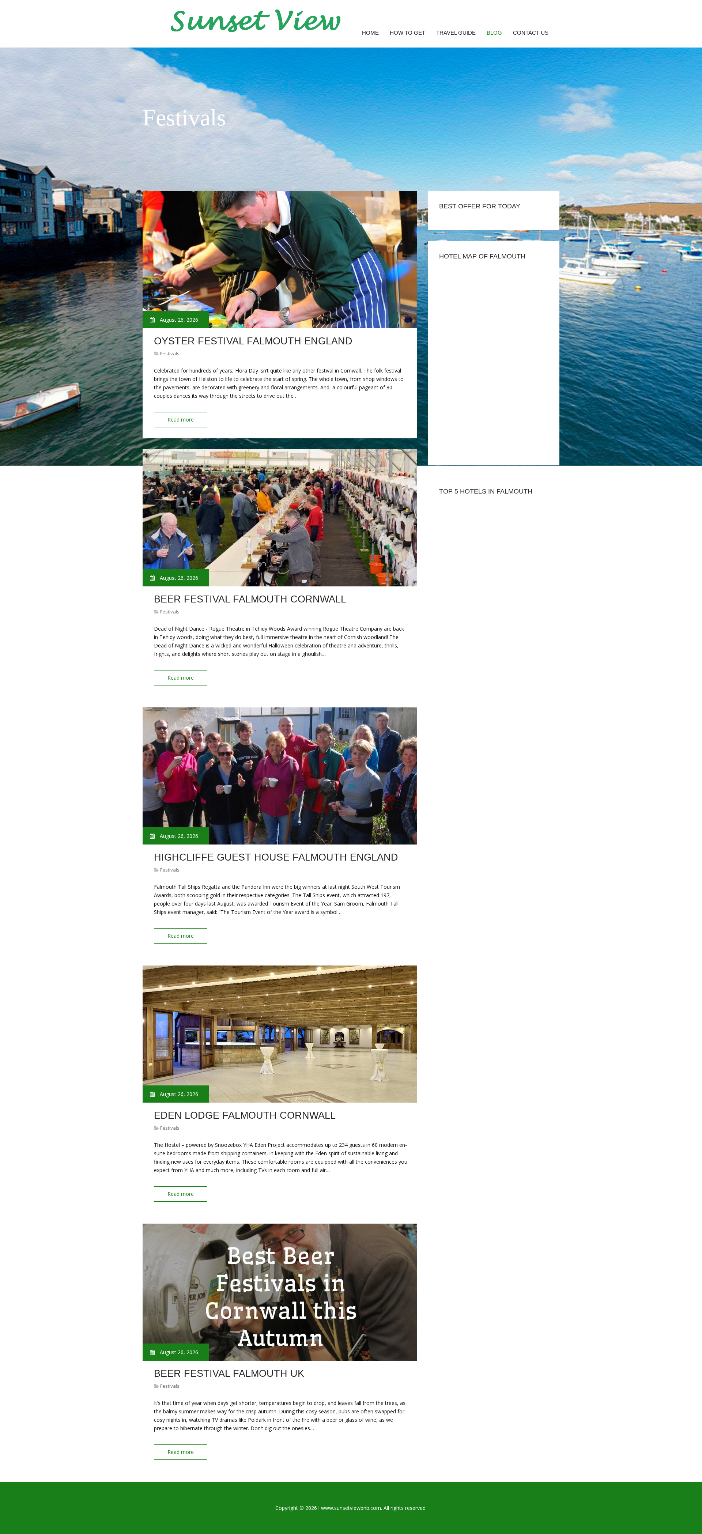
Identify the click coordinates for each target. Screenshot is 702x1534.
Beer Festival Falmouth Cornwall (250, 599)
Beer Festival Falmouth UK (229, 1373)
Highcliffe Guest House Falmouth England (276, 857)
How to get (407, 33)
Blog (494, 33)
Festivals (170, 353)
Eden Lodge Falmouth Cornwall (245, 1115)
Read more (180, 419)
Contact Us (530, 33)
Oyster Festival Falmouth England (253, 341)
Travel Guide (456, 33)
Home (370, 33)
